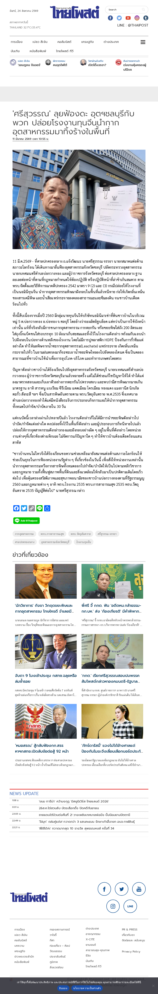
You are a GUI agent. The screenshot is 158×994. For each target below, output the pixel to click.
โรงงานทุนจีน (83, 542)
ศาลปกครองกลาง (24, 542)
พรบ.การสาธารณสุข (52, 534)
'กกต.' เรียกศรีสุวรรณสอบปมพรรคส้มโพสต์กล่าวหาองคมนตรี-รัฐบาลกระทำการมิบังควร (111, 681)
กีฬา (52, 940)
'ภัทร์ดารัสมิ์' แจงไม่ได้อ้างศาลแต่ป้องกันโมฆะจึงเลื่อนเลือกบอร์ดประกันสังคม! (112, 751)
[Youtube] (128, 17)
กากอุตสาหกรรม (24, 534)
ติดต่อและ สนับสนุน (133, 940)
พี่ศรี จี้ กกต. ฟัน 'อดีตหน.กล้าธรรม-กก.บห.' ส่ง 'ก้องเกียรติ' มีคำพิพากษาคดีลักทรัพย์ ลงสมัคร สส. (112, 611)
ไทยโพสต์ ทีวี (64, 51)
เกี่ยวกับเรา (128, 935)
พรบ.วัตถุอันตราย (81, 534)
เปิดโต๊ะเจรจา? (97, 65)
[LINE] (130, 906)
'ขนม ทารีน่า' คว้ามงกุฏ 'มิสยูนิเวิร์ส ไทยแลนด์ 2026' (74, 801)
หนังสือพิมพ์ (38, 51)
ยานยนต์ (91, 945)
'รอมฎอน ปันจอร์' (29, 65)
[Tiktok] (145, 17)
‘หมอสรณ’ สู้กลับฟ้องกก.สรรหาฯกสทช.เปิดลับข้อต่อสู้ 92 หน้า (42, 748)
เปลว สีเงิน (40, 42)
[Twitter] (119, 17)
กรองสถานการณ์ (60, 930)
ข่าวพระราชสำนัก (24, 957)
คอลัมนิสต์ (64, 42)
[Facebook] (110, 17)
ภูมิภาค (54, 962)
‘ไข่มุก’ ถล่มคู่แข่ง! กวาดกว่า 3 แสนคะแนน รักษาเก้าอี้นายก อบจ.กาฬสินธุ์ (87, 821)
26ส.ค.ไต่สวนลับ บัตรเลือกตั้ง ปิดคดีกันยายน (69, 808)
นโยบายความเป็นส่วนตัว (87, 988)
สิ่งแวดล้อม (56, 967)
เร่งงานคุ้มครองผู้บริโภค (134, 67)
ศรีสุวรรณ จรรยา (107, 534)
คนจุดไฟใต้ (60, 65)
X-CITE (90, 939)
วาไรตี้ (53, 935)
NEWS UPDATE (24, 793)
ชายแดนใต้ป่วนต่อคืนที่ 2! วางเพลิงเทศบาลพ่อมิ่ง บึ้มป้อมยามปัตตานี (84, 815)
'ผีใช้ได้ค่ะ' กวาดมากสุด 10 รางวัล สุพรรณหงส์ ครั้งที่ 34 (76, 828)
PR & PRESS (130, 930)
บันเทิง (15, 51)
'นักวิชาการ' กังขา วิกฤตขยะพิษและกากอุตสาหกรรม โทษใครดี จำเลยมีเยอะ (44, 611)
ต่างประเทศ (111, 42)
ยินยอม (63, 988)
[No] (153, 986)
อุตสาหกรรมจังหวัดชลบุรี (55, 542)
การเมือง (17, 42)
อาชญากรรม (93, 934)
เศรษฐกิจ (87, 42)
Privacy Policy (131, 952)
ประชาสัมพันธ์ (58, 957)
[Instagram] (137, 17)
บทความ (19, 946)
